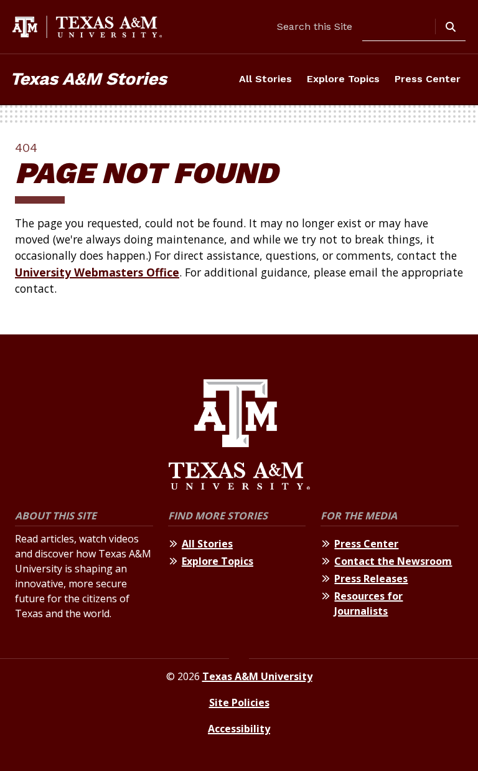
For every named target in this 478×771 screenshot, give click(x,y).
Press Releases (371, 578)
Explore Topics (343, 79)
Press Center (428, 79)
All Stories (265, 79)
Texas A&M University (257, 676)
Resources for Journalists (368, 603)
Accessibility (239, 729)
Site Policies (239, 702)
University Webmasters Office (97, 272)
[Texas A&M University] (239, 436)
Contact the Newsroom (393, 561)
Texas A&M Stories (88, 79)
